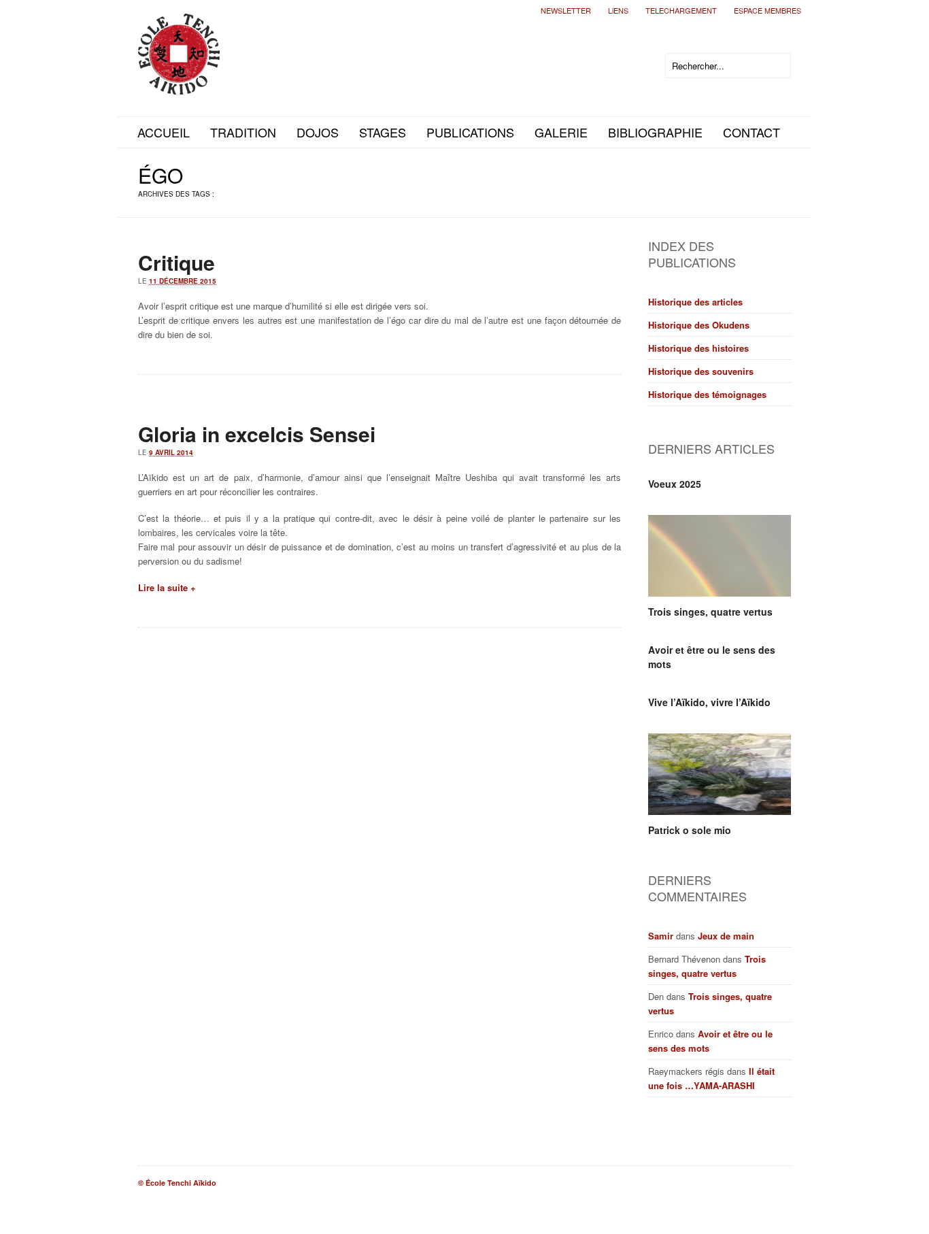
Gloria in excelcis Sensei (256, 433)
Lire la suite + (167, 587)
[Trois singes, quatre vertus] (719, 556)
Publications (470, 132)
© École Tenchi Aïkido (177, 1183)
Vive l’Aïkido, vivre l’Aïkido (709, 702)
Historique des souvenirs (701, 371)
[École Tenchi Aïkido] (179, 83)
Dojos (318, 132)
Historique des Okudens (698, 324)
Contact (751, 132)
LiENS (618, 10)
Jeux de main (726, 935)
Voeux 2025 (674, 483)
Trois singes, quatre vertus (710, 611)
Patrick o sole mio (689, 830)
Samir (660, 935)
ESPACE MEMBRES (767, 10)
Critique (176, 262)
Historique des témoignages (707, 394)
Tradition (243, 132)
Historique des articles (695, 301)
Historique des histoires (698, 347)
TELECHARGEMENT (681, 10)
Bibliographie (655, 132)
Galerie (561, 132)
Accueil (163, 132)
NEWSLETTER (566, 10)
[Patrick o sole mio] (719, 774)
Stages (382, 132)
